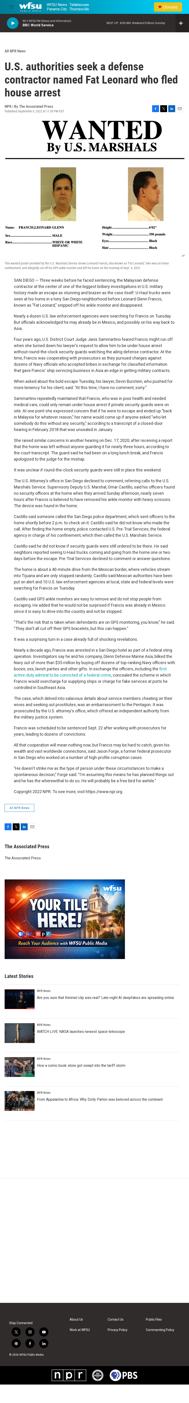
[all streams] (182, 23)
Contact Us (116, 1319)
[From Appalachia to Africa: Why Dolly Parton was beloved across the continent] (20, 1101)
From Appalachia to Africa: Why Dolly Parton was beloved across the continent (100, 1099)
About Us (76, 1319)
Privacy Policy (117, 1330)
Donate (170, 7)
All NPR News (15, 51)
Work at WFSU (80, 1330)
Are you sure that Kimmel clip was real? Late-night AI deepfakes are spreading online (105, 997)
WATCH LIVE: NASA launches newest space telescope (81, 1031)
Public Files (154, 1319)
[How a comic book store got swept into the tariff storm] (20, 1067)
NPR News (43, 991)
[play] (12, 23)
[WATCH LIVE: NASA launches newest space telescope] (20, 1033)
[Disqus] (94, 1240)
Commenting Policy (160, 1330)
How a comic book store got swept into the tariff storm (81, 1065)
